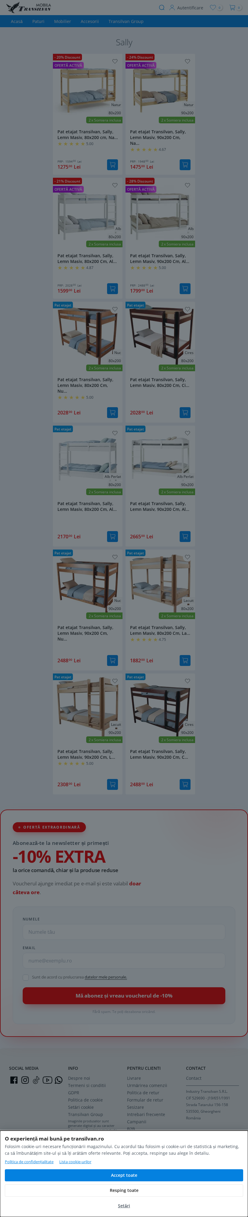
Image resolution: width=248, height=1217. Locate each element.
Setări (124, 1206)
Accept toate (124, 1175)
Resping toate (124, 1190)
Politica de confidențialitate (29, 1161)
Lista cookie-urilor (75, 1161)
